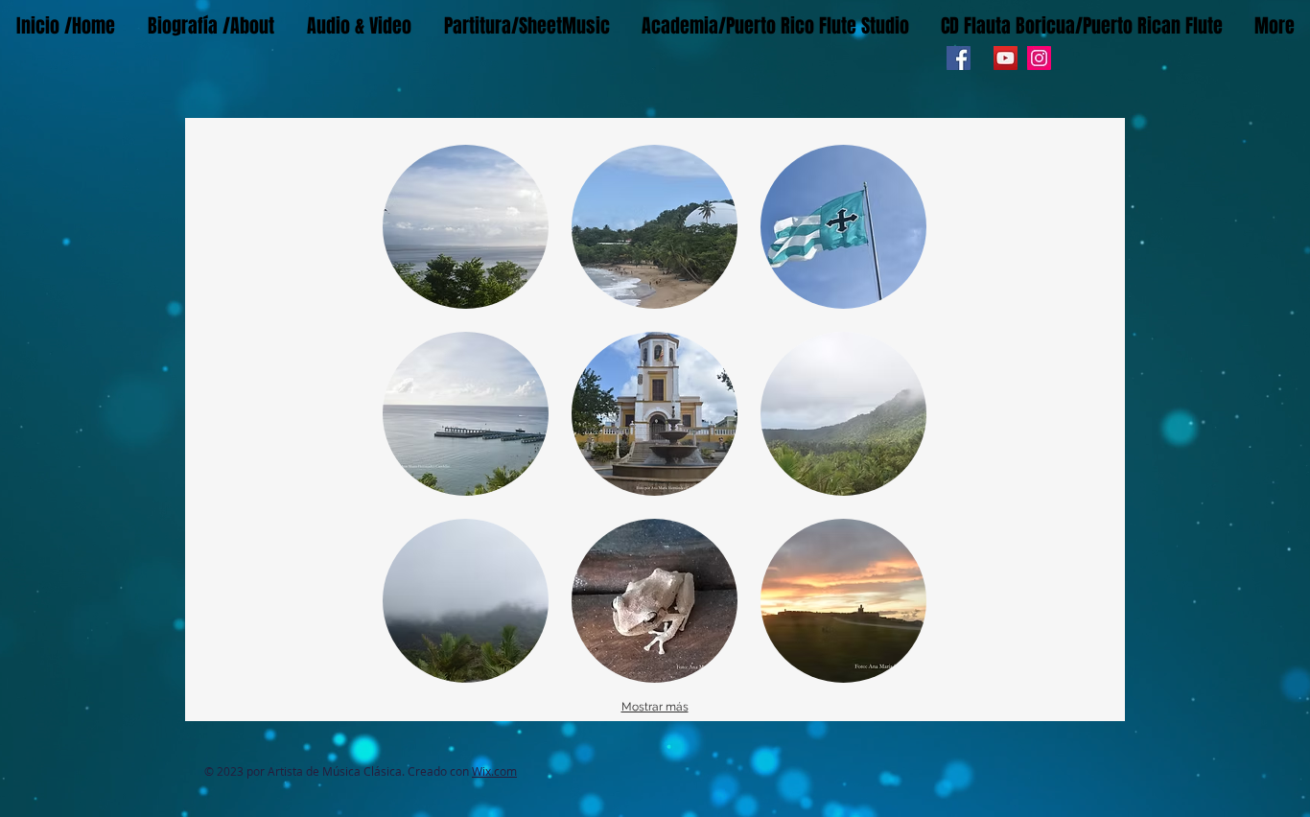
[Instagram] (1039, 58)
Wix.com (494, 771)
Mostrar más (655, 706)
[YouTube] (1006, 58)
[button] (466, 227)
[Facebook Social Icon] (959, 58)
